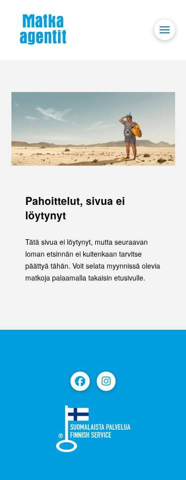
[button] (164, 29)
